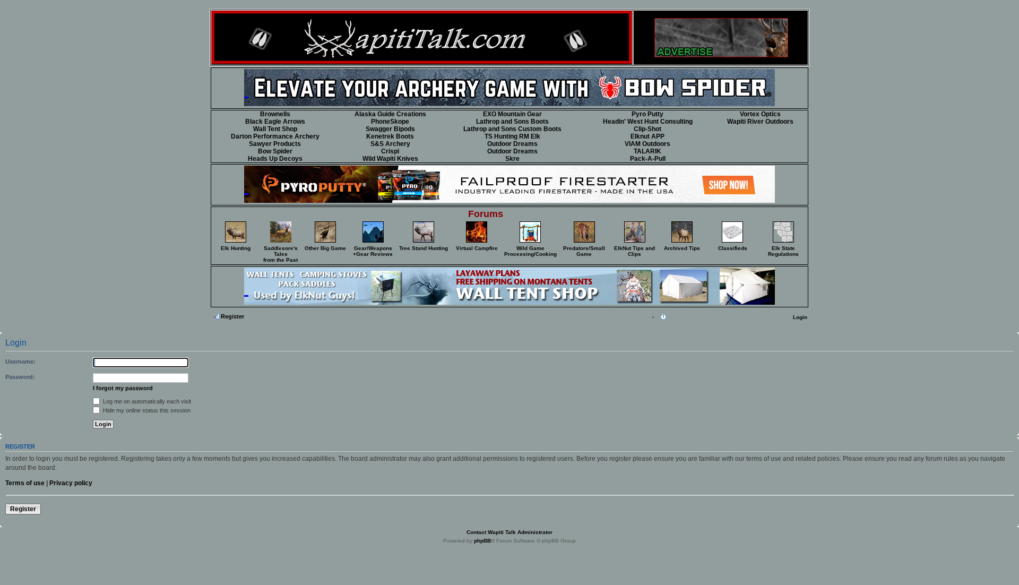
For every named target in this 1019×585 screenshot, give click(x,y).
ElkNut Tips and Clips (634, 251)
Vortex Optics (760, 114)
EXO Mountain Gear (512, 114)
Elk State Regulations (783, 251)
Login (800, 317)
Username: (20, 361)
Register (232, 316)
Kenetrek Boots (390, 136)
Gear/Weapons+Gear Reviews (373, 251)
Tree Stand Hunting (423, 248)
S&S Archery (390, 144)
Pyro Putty (647, 114)
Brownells (275, 114)
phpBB (482, 541)
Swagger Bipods (390, 129)
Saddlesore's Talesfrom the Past (280, 254)
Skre (512, 158)
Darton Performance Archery (275, 136)
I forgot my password (123, 388)
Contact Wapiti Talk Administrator (509, 532)
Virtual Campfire (477, 248)
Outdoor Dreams (512, 144)
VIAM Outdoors (647, 144)
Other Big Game (325, 248)
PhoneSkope (390, 121)
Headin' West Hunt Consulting (648, 121)
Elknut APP (647, 136)
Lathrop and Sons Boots (512, 121)
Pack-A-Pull (648, 158)
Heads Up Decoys (275, 158)
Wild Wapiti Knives (390, 158)
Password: (20, 377)
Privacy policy (70, 483)
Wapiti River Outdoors (760, 121)
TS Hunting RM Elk (512, 136)
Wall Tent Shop (275, 129)
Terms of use (25, 483)
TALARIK (647, 151)
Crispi (390, 151)
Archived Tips (682, 248)
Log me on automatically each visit (146, 401)
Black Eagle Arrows (275, 121)
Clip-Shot (647, 129)
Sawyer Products (275, 144)
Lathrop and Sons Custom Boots (512, 129)
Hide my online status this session (146, 410)
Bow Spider (275, 151)
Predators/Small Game (584, 251)
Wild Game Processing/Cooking (530, 251)
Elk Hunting (236, 248)
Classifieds (732, 248)
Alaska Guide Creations (390, 114)
